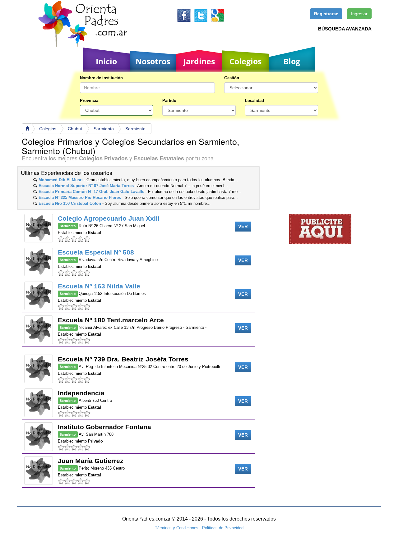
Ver (243, 226)
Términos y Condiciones (176, 528)
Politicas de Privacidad (222, 528)
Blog (291, 61)
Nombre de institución (101, 78)
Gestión (231, 78)
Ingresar (359, 13)
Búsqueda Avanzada (345, 28)
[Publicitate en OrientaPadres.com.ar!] (320, 228)
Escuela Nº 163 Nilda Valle (99, 286)
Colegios (245, 61)
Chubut (75, 128)
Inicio (106, 61)
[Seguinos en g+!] (217, 15)
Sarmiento (104, 128)
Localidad (254, 100)
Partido (169, 100)
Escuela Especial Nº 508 (96, 252)
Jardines (199, 61)
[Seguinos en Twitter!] (201, 15)
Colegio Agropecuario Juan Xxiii (109, 218)
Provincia (89, 100)
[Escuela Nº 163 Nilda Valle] (38, 296)
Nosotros (153, 61)
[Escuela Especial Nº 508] (38, 262)
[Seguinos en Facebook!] (184, 15)
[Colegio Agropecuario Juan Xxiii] (38, 228)
